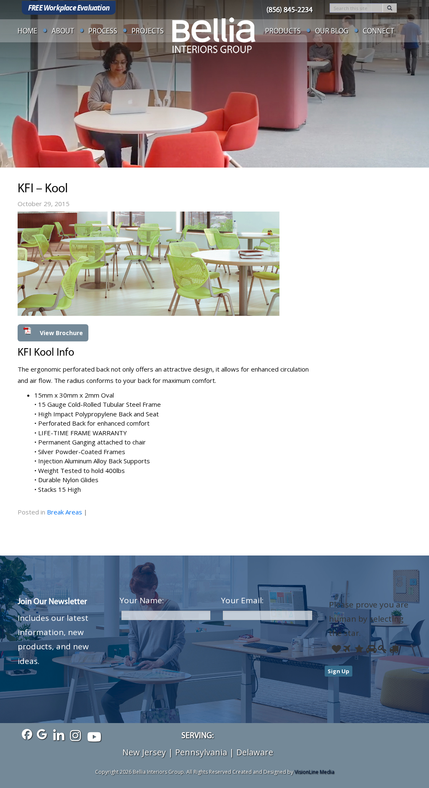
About (63, 32)
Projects (148, 32)
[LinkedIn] (58, 734)
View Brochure (61, 333)
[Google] (41, 734)
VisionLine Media (314, 771)
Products (283, 32)
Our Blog (332, 32)
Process (102, 32)
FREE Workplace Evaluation (68, 8)
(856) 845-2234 (289, 10)
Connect (378, 32)
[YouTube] (92, 734)
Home (27, 32)
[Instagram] (75, 734)
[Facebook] (25, 734)
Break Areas (64, 512)
